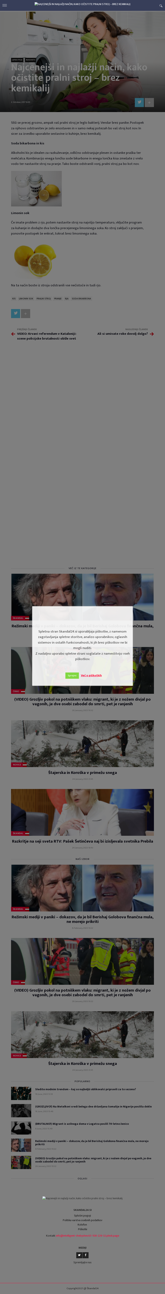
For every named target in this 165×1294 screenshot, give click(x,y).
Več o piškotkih (91, 675)
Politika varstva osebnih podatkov (82, 1220)
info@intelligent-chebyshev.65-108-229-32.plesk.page (87, 1235)
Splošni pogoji (82, 1215)
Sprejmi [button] (72, 675)
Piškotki (82, 1229)
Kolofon (82, 1224)
